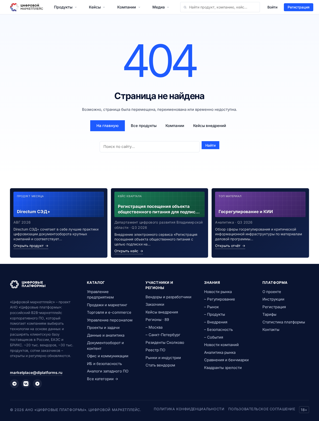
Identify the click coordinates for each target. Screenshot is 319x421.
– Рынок (211, 306)
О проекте (271, 291)
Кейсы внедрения (162, 312)
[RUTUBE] (37, 383)
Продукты (63, 7)
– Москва (154, 327)
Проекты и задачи (103, 327)
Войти (272, 7)
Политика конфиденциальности (189, 409)
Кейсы (95, 7)
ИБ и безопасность (104, 363)
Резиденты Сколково (165, 342)
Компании (126, 7)
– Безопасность (218, 329)
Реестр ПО (155, 350)
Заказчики (155, 304)
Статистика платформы (283, 322)
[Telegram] (14, 383)
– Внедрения (215, 322)
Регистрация (299, 7)
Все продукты (144, 125)
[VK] (25, 383)
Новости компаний (221, 344)
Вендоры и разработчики (168, 297)
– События (213, 337)
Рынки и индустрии (163, 357)
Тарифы (269, 314)
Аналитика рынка (220, 352)
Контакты (270, 329)
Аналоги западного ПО (107, 371)
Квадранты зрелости (223, 367)
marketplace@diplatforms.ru (36, 372)
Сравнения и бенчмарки (226, 360)
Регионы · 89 (157, 319)
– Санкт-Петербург (163, 334)
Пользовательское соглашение (261, 409)
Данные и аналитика (105, 335)
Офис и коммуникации (107, 356)
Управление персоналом (110, 320)
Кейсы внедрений (209, 125)
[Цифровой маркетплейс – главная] (26, 7)
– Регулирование (219, 299)
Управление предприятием (100, 294)
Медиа (159, 7)
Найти (210, 145)
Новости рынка (218, 291)
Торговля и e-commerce (109, 312)
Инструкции (273, 299)
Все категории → (102, 378)
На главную (107, 125)
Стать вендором (160, 365)
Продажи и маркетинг (107, 304)
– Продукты (214, 314)
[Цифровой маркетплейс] (42, 284)
